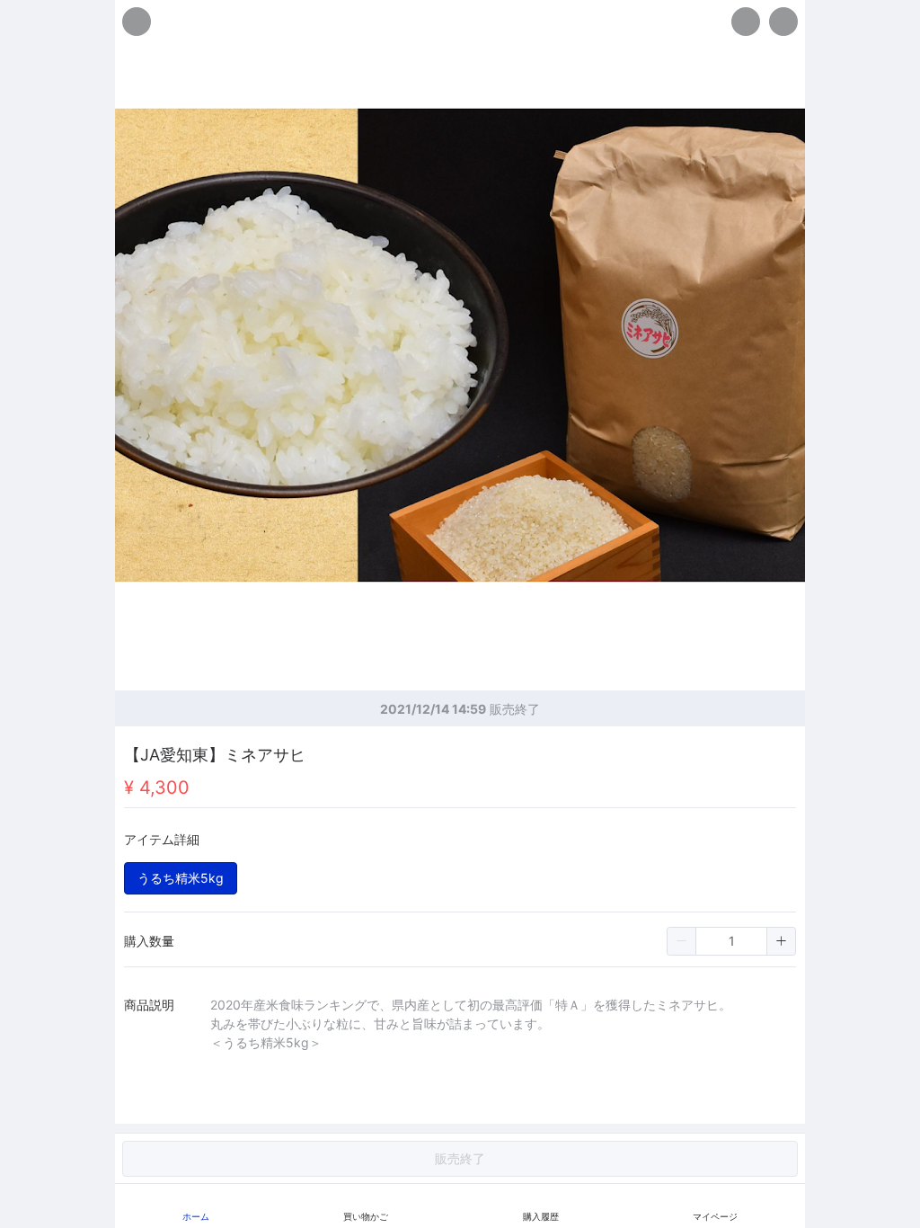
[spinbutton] (731, 941)
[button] (682, 941)
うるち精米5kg (180, 877)
